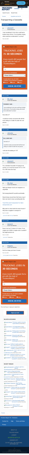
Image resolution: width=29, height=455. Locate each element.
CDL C (20, 82)
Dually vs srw (15, 339)
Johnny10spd (15, 397)
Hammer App (14, 440)
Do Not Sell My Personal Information (13, 443)
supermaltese (15, 323)
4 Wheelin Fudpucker (21, 380)
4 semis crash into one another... (18, 387)
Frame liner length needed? (18, 400)
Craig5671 (13, 348)
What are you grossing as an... (19, 357)
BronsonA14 (7, 377)
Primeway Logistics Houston (19, 322)
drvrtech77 (13, 388)
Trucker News (14, 432)
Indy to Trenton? (16, 404)
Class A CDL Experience (10, 72)
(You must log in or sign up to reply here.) (10, 307)
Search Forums (6, 12)
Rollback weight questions (17, 344)
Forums (16, 8)
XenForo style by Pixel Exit (14, 450)
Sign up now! (15, 313)
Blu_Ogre (10, 99)
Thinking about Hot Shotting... (19, 331)
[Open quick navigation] (25, 16)
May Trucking (19, 383)
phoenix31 (10, 28)
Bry (8, 372)
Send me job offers (14, 86)
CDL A (6, 82)
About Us (14, 430)
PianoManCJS (16, 406)
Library (13, 435)
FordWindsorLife (8, 352)
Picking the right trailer (17, 335)
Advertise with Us (14, 437)
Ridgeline (10, 246)
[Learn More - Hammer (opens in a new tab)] (14, 3)
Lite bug (11, 215)
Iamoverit (10, 224)
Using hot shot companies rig (18, 347)
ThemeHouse (23, 452)
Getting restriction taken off (18, 396)
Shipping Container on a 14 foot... (18, 354)
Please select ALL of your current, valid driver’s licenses (12, 79)
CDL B (13, 82)
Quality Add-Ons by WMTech (14, 451)
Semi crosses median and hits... (18, 391)
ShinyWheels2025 (8, 369)
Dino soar (13, 345)
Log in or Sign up (23, 6)
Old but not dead (20, 378)
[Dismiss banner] (27, 3)
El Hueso (12, 355)
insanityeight (15, 336)
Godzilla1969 (15, 332)
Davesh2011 (15, 358)
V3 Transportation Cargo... (18, 326)
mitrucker (10, 133)
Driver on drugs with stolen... (14, 371)
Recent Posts (14, 12)
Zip (4, 66)
